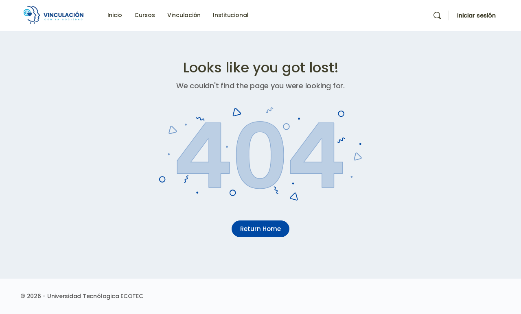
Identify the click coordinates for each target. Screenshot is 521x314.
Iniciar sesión (476, 15)
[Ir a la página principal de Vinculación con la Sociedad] (54, 15)
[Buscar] (437, 15)
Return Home (260, 229)
